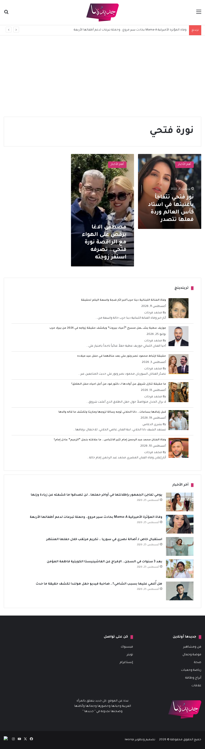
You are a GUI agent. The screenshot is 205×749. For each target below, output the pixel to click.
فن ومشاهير (192, 647)
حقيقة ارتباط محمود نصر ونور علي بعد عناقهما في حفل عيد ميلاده (121, 356)
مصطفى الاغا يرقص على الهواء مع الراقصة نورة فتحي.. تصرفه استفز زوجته (104, 243)
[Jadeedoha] (102, 12)
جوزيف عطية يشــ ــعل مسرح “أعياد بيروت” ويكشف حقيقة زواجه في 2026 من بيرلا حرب (108, 328)
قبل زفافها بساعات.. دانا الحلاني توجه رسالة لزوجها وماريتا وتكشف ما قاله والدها (112, 412)
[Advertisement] (102, 78)
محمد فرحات (153, 313)
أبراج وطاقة (193, 678)
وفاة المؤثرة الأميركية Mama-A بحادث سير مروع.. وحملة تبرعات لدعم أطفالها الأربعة (130, 30)
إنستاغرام (126, 662)
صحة (197, 662)
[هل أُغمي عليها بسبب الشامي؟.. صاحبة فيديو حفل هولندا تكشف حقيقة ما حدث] (180, 591)
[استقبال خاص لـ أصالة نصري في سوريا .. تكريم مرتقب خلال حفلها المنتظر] (180, 546)
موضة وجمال (191, 655)
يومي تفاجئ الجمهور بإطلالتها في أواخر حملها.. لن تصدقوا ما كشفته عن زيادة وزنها (96, 495)
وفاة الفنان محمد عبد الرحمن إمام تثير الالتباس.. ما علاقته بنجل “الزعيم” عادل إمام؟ (110, 439)
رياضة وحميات (191, 670)
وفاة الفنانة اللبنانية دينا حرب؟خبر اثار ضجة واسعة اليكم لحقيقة (123, 300)
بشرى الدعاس (152, 424)
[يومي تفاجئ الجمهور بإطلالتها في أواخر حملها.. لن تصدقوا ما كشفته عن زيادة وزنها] (180, 502)
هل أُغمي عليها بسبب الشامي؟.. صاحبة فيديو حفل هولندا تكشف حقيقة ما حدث (99, 584)
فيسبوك (127, 647)
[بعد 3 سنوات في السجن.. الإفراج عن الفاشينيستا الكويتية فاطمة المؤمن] (180, 568)
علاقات (196, 686)
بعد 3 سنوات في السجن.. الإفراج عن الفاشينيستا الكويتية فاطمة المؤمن (104, 562)
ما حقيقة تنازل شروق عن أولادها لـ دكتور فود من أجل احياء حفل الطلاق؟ (118, 384)
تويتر (130, 655)
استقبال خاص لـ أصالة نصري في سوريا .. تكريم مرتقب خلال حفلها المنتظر (104, 539)
